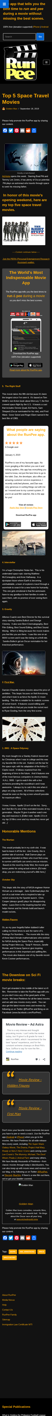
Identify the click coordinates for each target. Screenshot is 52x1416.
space (41, 1252)
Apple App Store (17, 508)
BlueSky (17, 1175)
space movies (9, 1257)
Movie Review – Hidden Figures (24, 1082)
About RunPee (9, 1295)
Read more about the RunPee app (26, 370)
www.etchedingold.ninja (27, 1219)
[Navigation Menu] (46, 62)
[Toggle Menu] (4, 4)
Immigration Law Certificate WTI (17, 1324)
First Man (9, 682)
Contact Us (7, 1309)
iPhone (36, 27)
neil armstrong (27, 1252)
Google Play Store (34, 508)
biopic (13, 1252)
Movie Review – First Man (24, 1111)
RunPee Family (9, 1314)
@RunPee (42, 1171)
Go (40, 36)
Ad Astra (6, 176)
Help (4, 1305)
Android (44, 27)
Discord (8, 1175)
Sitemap (6, 1319)
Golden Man (11, 109)
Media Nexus (8, 1300)
